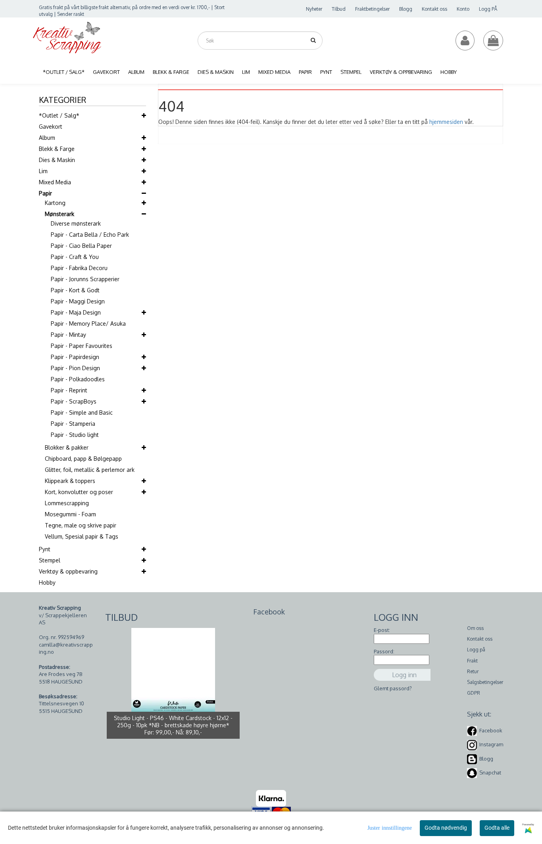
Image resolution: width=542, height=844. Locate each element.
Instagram (491, 744)
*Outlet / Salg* (59, 115)
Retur (473, 671)
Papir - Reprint (69, 390)
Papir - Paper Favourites (81, 345)
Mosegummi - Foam (70, 514)
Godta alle (496, 828)
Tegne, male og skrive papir (80, 525)
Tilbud (339, 9)
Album (47, 137)
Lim (43, 171)
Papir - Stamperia (73, 423)
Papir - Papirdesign (75, 356)
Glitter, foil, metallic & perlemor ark (90, 469)
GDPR (473, 693)
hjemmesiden (446, 121)
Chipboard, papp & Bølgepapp (83, 458)
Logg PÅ (488, 9)
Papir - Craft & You (75, 256)
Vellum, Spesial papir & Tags (81, 536)
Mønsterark (59, 214)
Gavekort (50, 126)
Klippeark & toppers (70, 480)
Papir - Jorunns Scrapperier (85, 279)
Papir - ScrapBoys (73, 401)
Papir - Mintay (68, 334)
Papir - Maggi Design (78, 301)
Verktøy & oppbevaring (68, 571)
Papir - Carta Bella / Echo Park (90, 234)
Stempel (49, 560)
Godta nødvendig (446, 828)
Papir (45, 193)
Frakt (472, 661)
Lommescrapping (67, 503)
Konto (463, 9)
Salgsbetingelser (485, 682)
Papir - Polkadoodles (78, 379)
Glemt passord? (393, 688)
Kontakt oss (434, 9)
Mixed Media (55, 182)
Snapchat (490, 772)
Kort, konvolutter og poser (79, 492)
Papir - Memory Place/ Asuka (88, 323)
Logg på (476, 650)
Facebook (490, 730)
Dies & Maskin (57, 159)
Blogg (405, 9)
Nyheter (314, 9)
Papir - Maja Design (76, 312)
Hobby (47, 582)
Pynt (44, 549)
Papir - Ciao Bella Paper (81, 245)
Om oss (475, 628)
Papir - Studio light (75, 434)
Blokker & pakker (66, 447)
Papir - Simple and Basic (82, 412)
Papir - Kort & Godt (75, 290)
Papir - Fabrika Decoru (79, 268)
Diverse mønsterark (76, 223)
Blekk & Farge (57, 148)
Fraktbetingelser (372, 9)
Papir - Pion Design (75, 368)
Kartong (55, 202)
